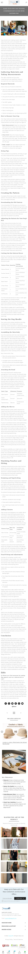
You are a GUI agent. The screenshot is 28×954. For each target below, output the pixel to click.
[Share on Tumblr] (16, 703)
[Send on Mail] (22, 703)
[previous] (2, 732)
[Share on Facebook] (6, 703)
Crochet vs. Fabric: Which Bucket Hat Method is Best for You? (13, 743)
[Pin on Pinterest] (12, 703)
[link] (14, 832)
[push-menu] (2, 2)
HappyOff (10, 935)
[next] (26, 732)
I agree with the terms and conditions (12, 901)
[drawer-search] (26, 2)
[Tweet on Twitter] (9, 703)
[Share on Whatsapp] (19, 703)
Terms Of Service (18, 939)
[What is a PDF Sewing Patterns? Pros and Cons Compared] (7, 713)
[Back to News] (14, 713)
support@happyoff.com (10, 918)
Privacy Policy (9, 939)
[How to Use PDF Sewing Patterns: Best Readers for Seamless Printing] (20, 713)
